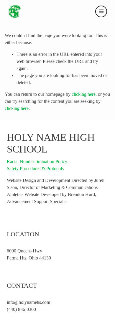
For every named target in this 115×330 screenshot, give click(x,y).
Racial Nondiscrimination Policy (37, 161)
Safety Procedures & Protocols (35, 168)
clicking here (84, 94)
